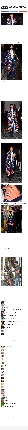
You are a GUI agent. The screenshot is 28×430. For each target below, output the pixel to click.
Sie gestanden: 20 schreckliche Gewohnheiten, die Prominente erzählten (11, 250)
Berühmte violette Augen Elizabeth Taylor (9, 318)
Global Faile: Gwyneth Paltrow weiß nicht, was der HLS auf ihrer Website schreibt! (13, 300)
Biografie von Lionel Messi (7, 327)
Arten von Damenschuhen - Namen (8, 349)
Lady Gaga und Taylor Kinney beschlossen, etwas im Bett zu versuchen (12, 321)
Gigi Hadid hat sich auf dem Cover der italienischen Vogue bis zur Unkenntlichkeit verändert (15, 303)
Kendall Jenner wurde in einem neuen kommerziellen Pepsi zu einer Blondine (13, 333)
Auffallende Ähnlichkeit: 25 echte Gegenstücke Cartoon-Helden (12, 355)
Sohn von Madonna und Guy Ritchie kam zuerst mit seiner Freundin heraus (13, 330)
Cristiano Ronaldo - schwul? (7, 368)
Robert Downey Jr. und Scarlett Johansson (9, 324)
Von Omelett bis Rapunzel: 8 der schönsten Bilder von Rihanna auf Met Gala (11, 253)
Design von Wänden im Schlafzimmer (8, 365)
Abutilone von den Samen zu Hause (8, 391)
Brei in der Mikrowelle (6, 394)
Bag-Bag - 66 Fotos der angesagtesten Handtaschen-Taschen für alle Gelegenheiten (14, 388)
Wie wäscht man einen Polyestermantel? (9, 352)
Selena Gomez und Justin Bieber (8, 346)
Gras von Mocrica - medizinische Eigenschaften (10, 403)
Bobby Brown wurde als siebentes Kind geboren (10, 315)
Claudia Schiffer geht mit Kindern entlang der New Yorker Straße (12, 312)
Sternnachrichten (4, 4)
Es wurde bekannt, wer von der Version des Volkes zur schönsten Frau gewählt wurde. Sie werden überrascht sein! (15, 307)
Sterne (1, 4)
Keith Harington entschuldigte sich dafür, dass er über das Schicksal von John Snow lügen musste (15, 310)
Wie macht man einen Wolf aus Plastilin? (9, 406)
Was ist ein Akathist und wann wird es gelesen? (10, 362)
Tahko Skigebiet (6, 400)
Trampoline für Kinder (7, 397)
